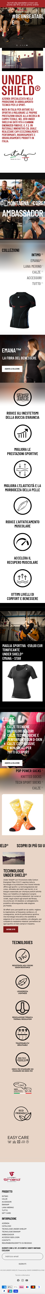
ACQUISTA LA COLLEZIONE (12, 369)
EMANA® (5, 1205)
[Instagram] (22, 1280)
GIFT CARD (6, 1213)
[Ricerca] (8, 10)
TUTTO (5, 1210)
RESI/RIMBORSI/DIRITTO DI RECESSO (17, 1243)
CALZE (4, 1199)
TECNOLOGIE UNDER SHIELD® (14, 1229)
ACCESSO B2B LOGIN (10, 1237)
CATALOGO (6, 1226)
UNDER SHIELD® (12, 1270)
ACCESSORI (7, 1202)
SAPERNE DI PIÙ (10, 929)
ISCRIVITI (22, 1264)
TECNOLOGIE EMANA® (11, 1232)
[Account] (36, 10)
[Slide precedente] (3, 24)
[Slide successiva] (42, 24)
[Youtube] (26, 1280)
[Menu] (3, 10)
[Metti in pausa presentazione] (17, 45)
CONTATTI (6, 1240)
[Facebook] (18, 1280)
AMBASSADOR (8, 1234)
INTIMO (5, 1196)
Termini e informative (22, 1275)
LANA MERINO (8, 1207)
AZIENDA (5, 1223)
